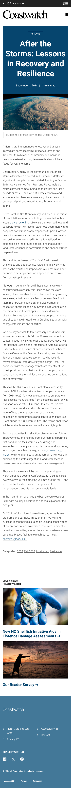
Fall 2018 (29, 551)
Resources (37, 781)
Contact (45, 735)
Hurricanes (42, 551)
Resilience (56, 551)
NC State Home (15, 3)
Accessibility (9, 781)
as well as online (19, 222)
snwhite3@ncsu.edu (14, 538)
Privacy (24, 781)
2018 (20, 551)
